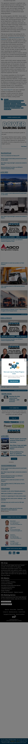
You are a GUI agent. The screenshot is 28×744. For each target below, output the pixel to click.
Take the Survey (14, 381)
